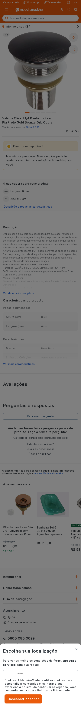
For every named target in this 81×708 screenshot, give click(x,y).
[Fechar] (76, 649)
